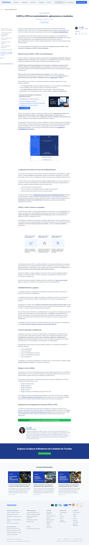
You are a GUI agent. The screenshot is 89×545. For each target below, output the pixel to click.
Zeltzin (28, 428)
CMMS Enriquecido (31, 510)
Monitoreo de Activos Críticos (13, 528)
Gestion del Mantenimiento (11, 9)
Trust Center (75, 522)
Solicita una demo (81, 2)
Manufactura (49, 527)
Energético (49, 517)
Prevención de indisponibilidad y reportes (14, 520)
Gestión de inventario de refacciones (32, 517)
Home (1, 9)
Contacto (75, 518)
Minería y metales (50, 519)
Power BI (62, 516)
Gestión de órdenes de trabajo (33, 514)
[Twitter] (69, 539)
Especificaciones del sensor (13, 523)
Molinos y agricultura (51, 515)
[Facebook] (61, 539)
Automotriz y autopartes (49, 513)
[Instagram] (64, 539)
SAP (61, 514)
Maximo (61, 518)
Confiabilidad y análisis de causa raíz (14, 517)
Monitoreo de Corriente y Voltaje (14, 530)
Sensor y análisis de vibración (13, 512)
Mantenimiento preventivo (32, 519)
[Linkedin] (58, 539)
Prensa (74, 516)
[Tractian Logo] (6, 2)
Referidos (75, 520)
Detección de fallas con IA (12, 514)
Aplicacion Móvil (30, 521)
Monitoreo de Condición (12, 510)
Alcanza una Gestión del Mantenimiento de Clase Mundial (44, 420)
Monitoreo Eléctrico (11, 526)
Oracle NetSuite (63, 512)
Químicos (48, 525)
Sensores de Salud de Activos (33, 528)
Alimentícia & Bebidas (49, 522)
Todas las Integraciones (63, 521)
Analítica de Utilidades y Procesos (14, 532)
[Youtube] (66, 539)
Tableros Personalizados (12, 534)
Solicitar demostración (44, 453)
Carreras (75, 514)
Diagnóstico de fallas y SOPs (33, 512)
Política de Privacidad (75, 525)
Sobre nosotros (76, 512)
